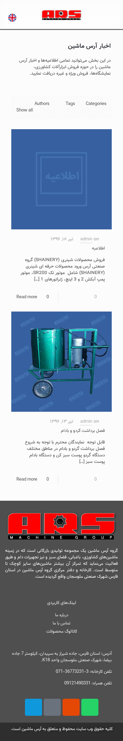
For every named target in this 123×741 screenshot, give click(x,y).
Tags (70, 104)
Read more (26, 297)
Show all (24, 110)
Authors (42, 104)
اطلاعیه (98, 248)
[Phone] (33, 707)
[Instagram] (71, 707)
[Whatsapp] (89, 707)
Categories (96, 104)
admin (86, 239)
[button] (101, 15)
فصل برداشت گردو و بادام (83, 430)
